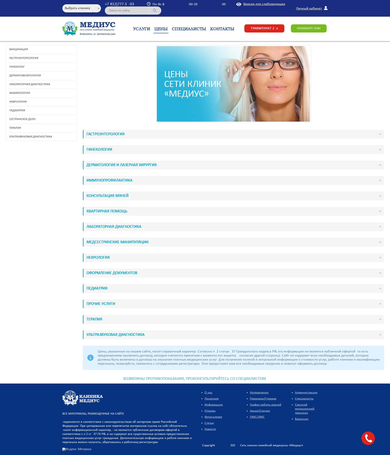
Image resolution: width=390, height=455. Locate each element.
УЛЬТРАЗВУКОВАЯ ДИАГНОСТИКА (116, 335)
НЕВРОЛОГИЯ (98, 258)
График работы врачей (265, 404)
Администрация (306, 392)
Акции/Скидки (260, 411)
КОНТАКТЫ (222, 28)
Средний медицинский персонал (304, 409)
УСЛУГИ (141, 28)
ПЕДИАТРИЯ (97, 288)
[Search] (155, 10)
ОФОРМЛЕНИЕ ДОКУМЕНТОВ (112, 273)
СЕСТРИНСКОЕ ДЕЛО (22, 119)
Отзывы (210, 411)
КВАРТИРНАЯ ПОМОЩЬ (107, 211)
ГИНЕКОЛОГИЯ (99, 150)
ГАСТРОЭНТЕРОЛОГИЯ (106, 134)
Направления (259, 392)
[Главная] (82, 398)
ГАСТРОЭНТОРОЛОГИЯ (23, 58)
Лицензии (212, 398)
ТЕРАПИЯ (94, 319)
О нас (208, 392)
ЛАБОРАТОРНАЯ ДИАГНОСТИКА (114, 227)
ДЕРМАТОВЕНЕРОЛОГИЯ (25, 75)
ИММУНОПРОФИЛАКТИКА (109, 180)
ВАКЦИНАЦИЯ (18, 49)
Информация (214, 404)
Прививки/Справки (263, 398)
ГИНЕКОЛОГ (17, 66)
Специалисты (304, 398)
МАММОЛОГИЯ (19, 93)
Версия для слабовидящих (264, 4)
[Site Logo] (70, 29)
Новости (210, 429)
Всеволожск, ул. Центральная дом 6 (99, 34)
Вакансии (301, 419)
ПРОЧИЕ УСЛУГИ (101, 304)
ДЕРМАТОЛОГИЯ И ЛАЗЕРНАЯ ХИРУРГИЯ (122, 165)
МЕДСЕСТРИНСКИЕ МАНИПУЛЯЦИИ (117, 242)
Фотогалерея (213, 417)
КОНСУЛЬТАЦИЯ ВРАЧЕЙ (108, 196)
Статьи (209, 423)
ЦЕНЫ (161, 28)
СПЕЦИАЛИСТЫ (189, 28)
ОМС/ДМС (257, 417)
